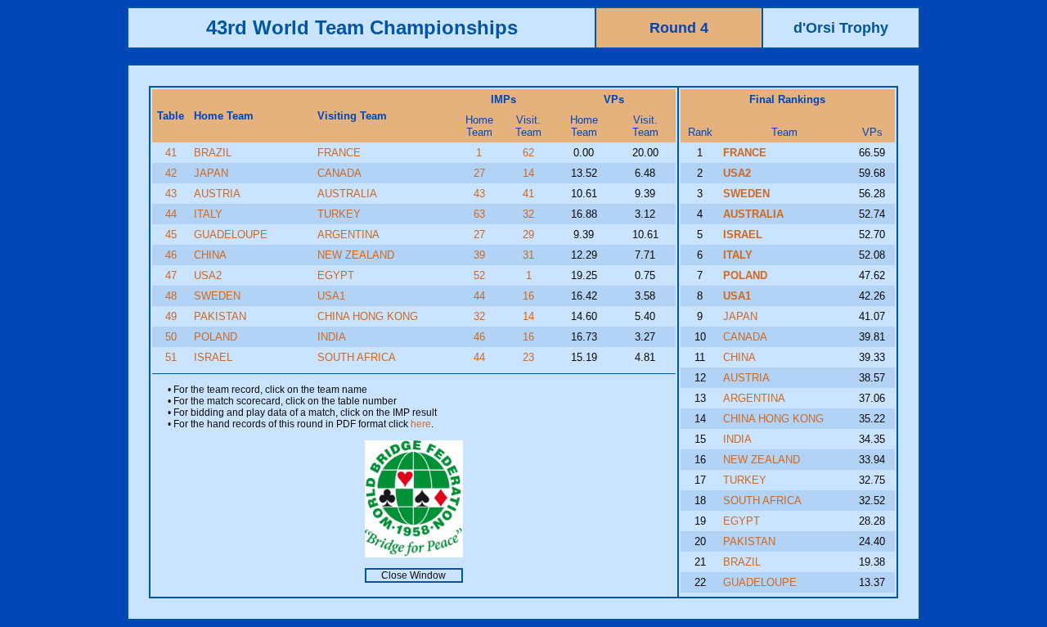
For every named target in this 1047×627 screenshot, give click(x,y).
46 (171, 255)
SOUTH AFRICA (356, 357)
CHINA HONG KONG (367, 316)
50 (171, 337)
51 (171, 357)
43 (171, 193)
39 (479, 255)
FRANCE (339, 153)
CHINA (210, 255)
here (421, 424)
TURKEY (339, 214)
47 (171, 275)
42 (171, 173)
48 (171, 296)
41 (171, 153)
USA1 (331, 296)
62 (528, 153)
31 (528, 255)
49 (171, 316)
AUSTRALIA (347, 193)
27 (479, 173)
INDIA (331, 337)
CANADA (339, 173)
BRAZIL (212, 153)
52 (479, 275)
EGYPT (335, 275)
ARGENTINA (348, 234)
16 (528, 296)
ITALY (208, 214)
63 (479, 214)
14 (528, 173)
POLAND (215, 337)
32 (528, 214)
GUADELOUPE (230, 234)
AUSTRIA (217, 193)
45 (171, 234)
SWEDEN (217, 296)
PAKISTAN (220, 316)
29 (528, 234)
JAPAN (211, 173)
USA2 (208, 275)
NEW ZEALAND (355, 255)
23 (528, 357)
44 (171, 214)
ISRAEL (213, 357)
